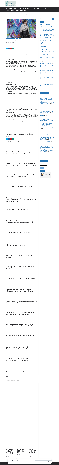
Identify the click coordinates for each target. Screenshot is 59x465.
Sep (51, 65)
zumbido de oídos (48, 57)
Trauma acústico (51, 55)
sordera (42, 47)
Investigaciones (44, 34)
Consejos (14, 38)
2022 (40, 72)
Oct (52, 65)
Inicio (6, 8)
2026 (40, 63)
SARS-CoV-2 (50, 46)
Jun (48, 63)
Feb (43, 63)
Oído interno (51, 35)
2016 (40, 86)
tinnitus (44, 50)
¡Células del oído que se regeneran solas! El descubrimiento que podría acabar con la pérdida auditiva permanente (46, 135)
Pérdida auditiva (48, 37)
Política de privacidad (22, 8)
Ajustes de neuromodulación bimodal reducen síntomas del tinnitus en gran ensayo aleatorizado (33, 452)
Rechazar (43, 461)
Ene (42, 63)
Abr (45, 63)
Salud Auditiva (45, 46)
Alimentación (49, 24)
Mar (44, 63)
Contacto (15, 8)
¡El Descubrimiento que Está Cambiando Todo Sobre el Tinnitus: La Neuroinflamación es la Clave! (46, 144)
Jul (49, 63)
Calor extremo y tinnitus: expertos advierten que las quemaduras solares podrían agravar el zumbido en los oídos (47, 138)
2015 (40, 89)
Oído (46, 35)
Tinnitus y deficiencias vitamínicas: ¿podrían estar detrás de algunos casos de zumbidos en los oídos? (46, 105)
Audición (50, 26)
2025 (40, 65)
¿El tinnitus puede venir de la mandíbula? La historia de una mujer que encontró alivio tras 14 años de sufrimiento (47, 150)
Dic (41, 66)
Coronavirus (46, 29)
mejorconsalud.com (10, 136)
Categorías (12, 10)
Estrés (47, 31)
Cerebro (50, 28)
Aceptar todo (38, 461)
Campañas (10, 38)
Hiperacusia (51, 31)
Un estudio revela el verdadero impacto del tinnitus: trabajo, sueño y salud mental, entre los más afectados (47, 114)
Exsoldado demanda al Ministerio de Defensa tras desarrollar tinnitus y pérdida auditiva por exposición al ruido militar (46, 147)
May (47, 63)
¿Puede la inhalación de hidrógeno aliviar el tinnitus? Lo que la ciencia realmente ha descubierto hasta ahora (46, 124)
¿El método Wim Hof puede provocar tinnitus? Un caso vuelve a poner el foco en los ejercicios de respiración (47, 109)
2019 (40, 79)
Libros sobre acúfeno (31, 8)
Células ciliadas (42, 30)
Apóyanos (7, 10)
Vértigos (41, 57)
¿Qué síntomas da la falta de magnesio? (30, 376)
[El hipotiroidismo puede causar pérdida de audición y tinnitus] (21, 383)
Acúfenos (43, 24)
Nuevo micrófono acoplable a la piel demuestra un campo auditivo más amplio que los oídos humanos (10, 452)
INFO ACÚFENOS (12, 42)
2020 (40, 77)
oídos (41, 37)
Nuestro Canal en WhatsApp (21, 10)
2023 (40, 70)
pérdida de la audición (46, 43)
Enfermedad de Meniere (49, 30)
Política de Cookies (39, 8)
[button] (42, 8)
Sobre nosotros (47, 8)
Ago (50, 63)
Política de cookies (22, 462)
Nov (40, 66)
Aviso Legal (11, 8)
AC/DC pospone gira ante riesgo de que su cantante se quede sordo (13, 377)
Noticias (17, 38)
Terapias (20, 38)
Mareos (50, 34)
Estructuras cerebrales (43, 31)
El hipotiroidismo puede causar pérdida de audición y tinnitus (21, 451)
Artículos (7, 38)
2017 (40, 84)
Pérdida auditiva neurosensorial (46, 39)
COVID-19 (51, 29)
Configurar (48, 461)
